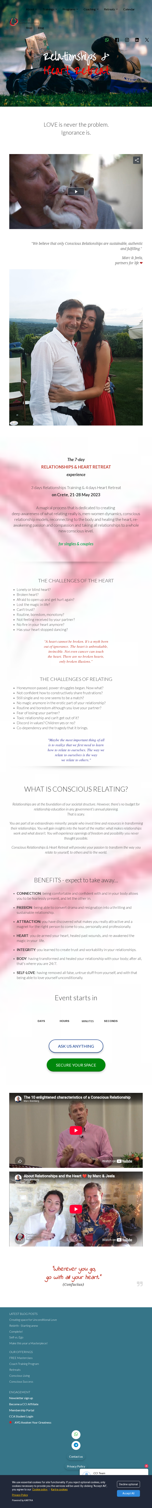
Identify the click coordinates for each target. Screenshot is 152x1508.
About (30, 9)
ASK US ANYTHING (76, 1046)
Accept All (128, 1493)
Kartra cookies (59, 1489)
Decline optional (128, 1484)
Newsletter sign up (21, 1398)
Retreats (109, 9)
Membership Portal (21, 1410)
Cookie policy (40, 1489)
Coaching (90, 9)
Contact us (76, 1456)
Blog (41, 27)
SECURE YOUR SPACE (76, 1064)
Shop (29, 27)
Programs (69, 9)
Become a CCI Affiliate (23, 1404)
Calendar (129, 9)
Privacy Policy (76, 1466)
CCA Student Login (21, 1416)
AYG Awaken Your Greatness (33, 1422)
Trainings (48, 9)
